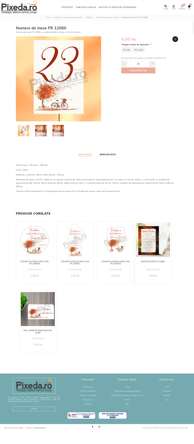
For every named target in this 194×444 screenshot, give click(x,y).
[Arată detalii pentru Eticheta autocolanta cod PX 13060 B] (34, 240)
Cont (166, 387)
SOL (127, 404)
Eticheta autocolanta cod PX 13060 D (116, 263)
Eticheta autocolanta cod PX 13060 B (34, 263)
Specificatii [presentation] (108, 154)
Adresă (166, 395)
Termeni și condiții (88, 395)
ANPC (127, 399)
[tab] (85, 154)
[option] (24, 131)
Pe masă (138, 49)
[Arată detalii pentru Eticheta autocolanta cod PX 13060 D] (116, 240)
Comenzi (167, 391)
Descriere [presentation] (85, 154)
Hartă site (88, 387)
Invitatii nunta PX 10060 (153, 262)
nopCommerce (40, 428)
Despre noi (88, 399)
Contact (88, 404)
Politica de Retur (88, 391)
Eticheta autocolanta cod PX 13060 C (75, 263)
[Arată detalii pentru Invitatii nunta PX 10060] (153, 240)
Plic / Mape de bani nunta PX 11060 (38, 332)
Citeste (34, 409)
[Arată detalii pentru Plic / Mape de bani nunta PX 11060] (38, 309)
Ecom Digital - (19, 428)
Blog (127, 387)
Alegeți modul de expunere (136, 44)
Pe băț (126, 49)
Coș (166, 399)
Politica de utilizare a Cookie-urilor (127, 395)
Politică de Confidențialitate (127, 391)
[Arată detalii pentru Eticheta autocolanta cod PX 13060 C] (75, 240)
